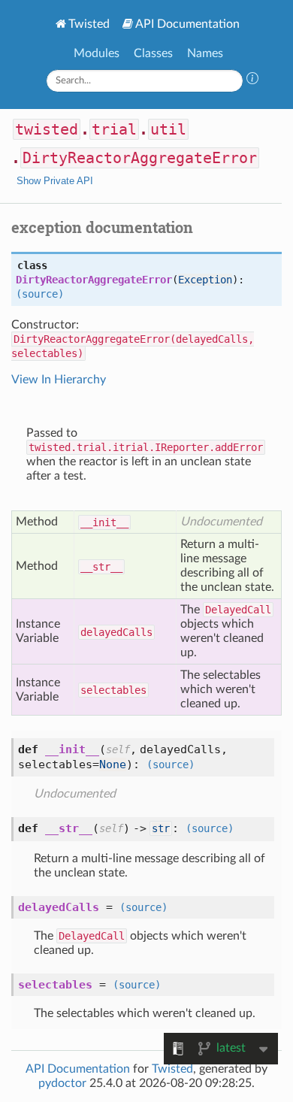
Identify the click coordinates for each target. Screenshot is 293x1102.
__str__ (101, 567)
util (168, 129)
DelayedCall (238, 610)
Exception (205, 280)
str (161, 828)
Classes (153, 53)
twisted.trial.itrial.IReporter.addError (146, 447)
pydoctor (62, 1083)
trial (114, 129)
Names (205, 53)
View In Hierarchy (58, 380)
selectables (113, 690)
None (112, 764)
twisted (46, 129)
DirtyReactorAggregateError (140, 158)
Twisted (89, 24)
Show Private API (55, 180)
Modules (96, 53)
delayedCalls (116, 632)
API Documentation (187, 24)
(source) (40, 294)
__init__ (104, 522)
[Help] (252, 80)
